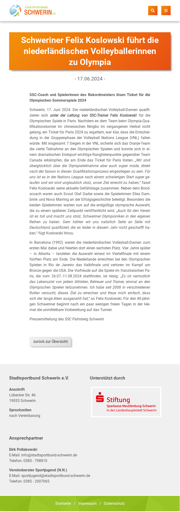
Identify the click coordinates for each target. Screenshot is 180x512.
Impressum (87, 503)
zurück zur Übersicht (50, 341)
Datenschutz (114, 503)
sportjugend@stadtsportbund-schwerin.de (55, 475)
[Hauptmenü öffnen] (166, 10)
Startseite (63, 503)
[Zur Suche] (153, 10)
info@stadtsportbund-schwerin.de (49, 455)
